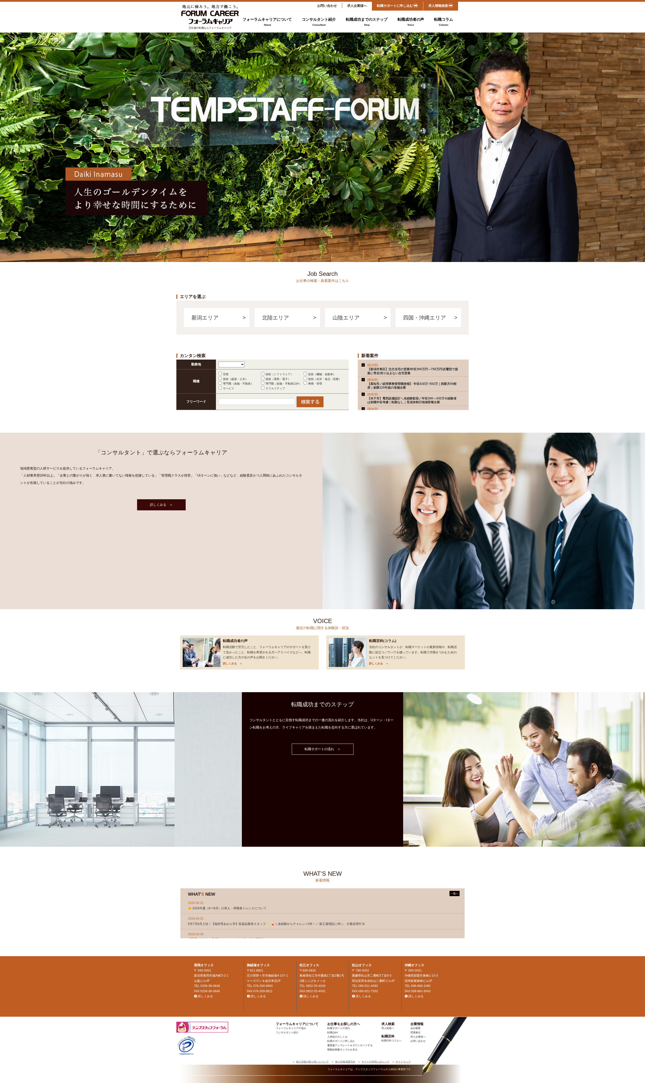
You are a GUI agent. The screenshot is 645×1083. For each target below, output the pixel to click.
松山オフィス (362, 965)
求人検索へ (387, 1028)
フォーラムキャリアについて (267, 21)
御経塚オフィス (258, 965)
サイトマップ (403, 1061)
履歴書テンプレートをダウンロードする (350, 1045)
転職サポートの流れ (338, 1028)
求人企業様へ (357, 6)
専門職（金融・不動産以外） (284, 383)
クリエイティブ (275, 388)
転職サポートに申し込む (395, 6)
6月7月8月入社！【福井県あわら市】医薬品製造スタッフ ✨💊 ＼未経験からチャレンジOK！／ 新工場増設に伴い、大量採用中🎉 (276, 924)
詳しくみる (205, 996)
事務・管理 (315, 383)
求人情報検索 (438, 6)
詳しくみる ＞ (161, 505)
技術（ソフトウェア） (279, 374)
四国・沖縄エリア (424, 317)
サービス (228, 388)
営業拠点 (415, 1032)
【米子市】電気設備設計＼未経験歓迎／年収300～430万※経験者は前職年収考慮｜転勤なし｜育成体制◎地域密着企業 (412, 400)
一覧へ (454, 893)
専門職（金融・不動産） (238, 383)
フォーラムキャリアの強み (291, 1028)
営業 (226, 374)
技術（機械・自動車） (322, 374)
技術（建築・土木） (235, 378)
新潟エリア (205, 317)
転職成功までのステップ (367, 21)
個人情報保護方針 (345, 1061)
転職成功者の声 (411, 21)
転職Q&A (332, 1032)
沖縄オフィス (414, 965)
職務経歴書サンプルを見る (342, 1049)
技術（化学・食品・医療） (324, 378)
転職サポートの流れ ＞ (323, 749)
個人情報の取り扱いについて (312, 1061)
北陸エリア (275, 317)
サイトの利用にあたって (375, 1061)
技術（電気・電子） (278, 378)
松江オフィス (309, 965)
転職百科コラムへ (391, 1040)
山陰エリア (346, 317)
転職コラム (443, 21)
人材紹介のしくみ (337, 1036)
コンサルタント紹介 (319, 21)
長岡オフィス (204, 965)
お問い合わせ (327, 6)
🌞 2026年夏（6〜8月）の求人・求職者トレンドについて (227, 908)
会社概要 (415, 1028)
